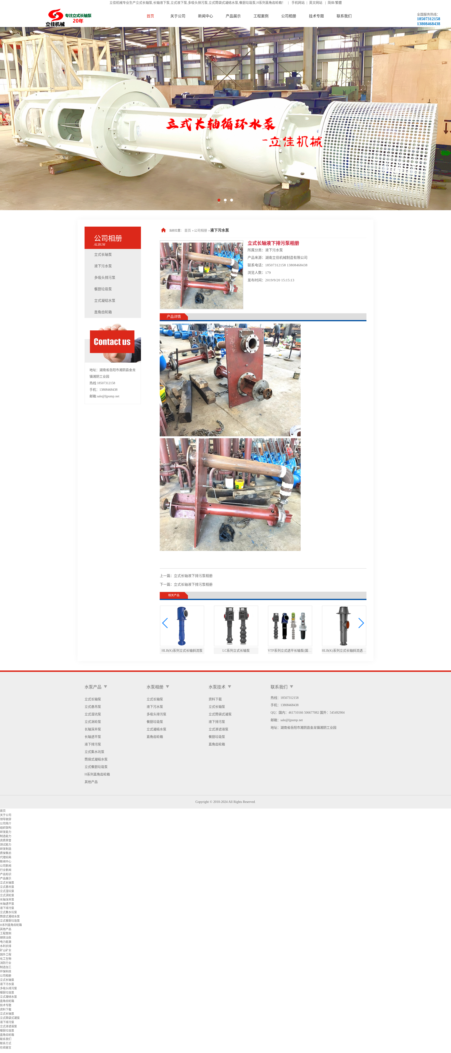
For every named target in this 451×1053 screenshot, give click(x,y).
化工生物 (5, 958)
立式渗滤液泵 (218, 729)
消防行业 (5, 963)
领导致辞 (5, 819)
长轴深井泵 (93, 729)
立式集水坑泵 (94, 752)
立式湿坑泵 (93, 714)
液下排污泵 (93, 744)
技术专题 (5, 1005)
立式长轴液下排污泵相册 (193, 576)
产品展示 (5, 878)
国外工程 (5, 954)
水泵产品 (93, 687)
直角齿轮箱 (103, 312)
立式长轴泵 (103, 254)
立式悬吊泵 (93, 706)
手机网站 (298, 2)
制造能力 (5, 836)
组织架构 (5, 827)
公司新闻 (5, 865)
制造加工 (5, 967)
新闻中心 (5, 861)
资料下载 (215, 699)
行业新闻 (5, 870)
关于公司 (5, 815)
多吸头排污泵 (104, 277)
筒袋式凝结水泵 (96, 759)
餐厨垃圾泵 (103, 289)
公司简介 (5, 823)
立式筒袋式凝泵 (220, 714)
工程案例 (5, 933)
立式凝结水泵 (104, 300)
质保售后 (5, 853)
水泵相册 (155, 687)
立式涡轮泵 (93, 722)
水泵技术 (217, 687)
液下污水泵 (103, 266)
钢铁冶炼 (5, 937)
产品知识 (5, 874)
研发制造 (5, 849)
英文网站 (315, 2)
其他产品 (91, 782)
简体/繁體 (335, 2)
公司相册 (200, 230)
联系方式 (5, 1043)
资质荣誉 (5, 840)
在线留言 (5, 1047)
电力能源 (5, 942)
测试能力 (5, 844)
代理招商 (5, 857)
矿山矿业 (5, 950)
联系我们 (5, 1039)
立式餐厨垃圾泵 (96, 767)
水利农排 (5, 946)
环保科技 (5, 971)
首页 (187, 230)
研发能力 (5, 832)
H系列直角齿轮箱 (97, 774)
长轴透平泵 (93, 737)
